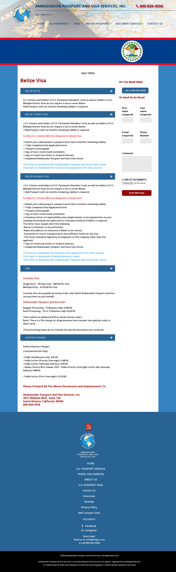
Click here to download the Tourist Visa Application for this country (62, 167)
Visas (84, 72)
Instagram (91, 530)
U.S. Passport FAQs (91, 485)
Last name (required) (145, 111)
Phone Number (144, 134)
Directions (89, 496)
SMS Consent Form (89, 512)
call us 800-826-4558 (135, 90)
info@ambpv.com (95, 539)
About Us (90, 479)
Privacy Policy (89, 507)
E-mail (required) (127, 134)
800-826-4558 (151, 6)
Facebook (90, 526)
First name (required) (127, 111)
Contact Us (89, 490)
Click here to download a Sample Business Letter (51, 256)
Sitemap (89, 501)
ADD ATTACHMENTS (135, 179)
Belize (92, 72)
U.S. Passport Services (90, 468)
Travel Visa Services (90, 474)
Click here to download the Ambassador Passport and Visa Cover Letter (64, 164)
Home (90, 463)
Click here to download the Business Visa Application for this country (63, 252)
